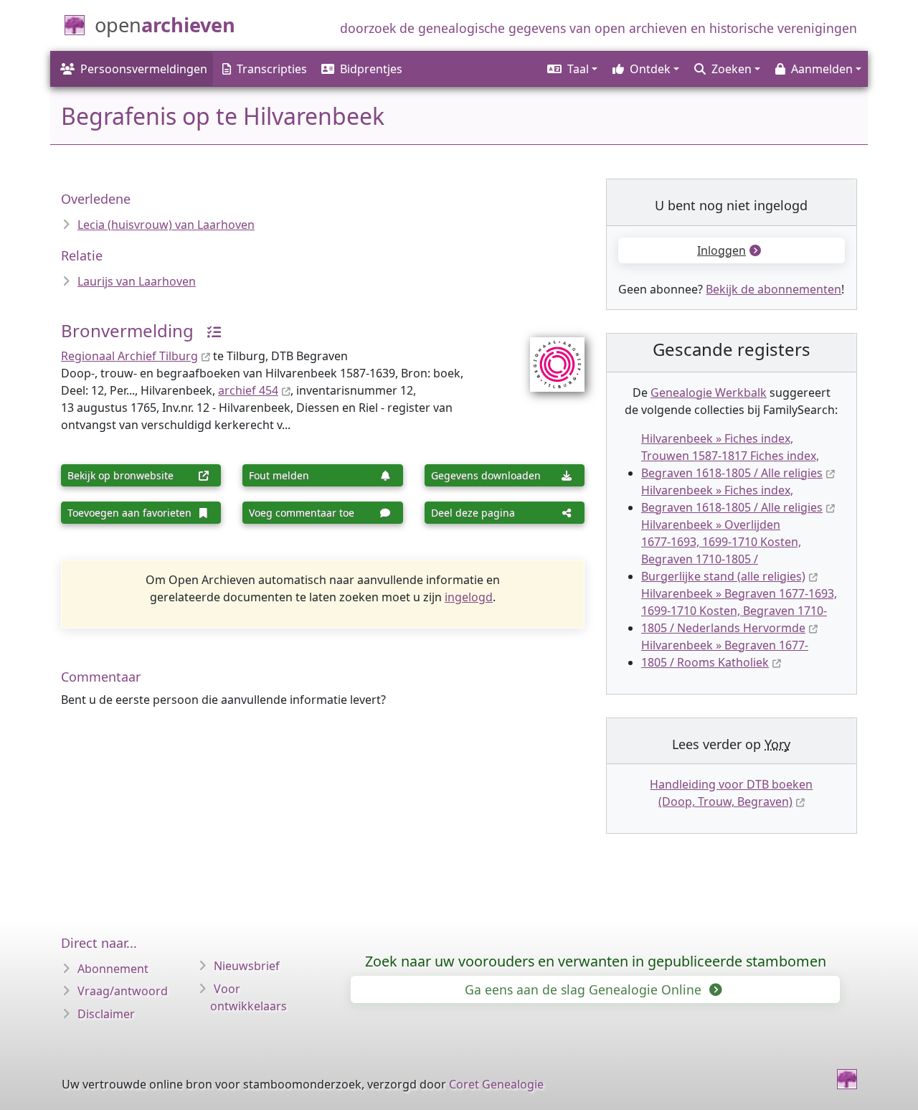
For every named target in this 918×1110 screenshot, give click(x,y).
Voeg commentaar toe (301, 512)
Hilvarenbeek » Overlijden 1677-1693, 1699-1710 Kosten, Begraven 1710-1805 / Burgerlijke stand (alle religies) (723, 550)
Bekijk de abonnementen (773, 289)
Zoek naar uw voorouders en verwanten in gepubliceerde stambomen (595, 961)
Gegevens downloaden (486, 475)
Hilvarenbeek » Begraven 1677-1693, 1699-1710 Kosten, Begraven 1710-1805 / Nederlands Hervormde (739, 610)
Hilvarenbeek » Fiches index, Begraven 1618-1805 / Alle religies (732, 498)
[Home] (847, 1079)
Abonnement (112, 969)
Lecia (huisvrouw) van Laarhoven (166, 224)
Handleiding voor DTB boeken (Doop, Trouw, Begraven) (731, 792)
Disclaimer (106, 1014)
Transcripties (272, 69)
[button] (571, 69)
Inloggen (721, 250)
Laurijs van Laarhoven (136, 281)
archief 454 (248, 390)
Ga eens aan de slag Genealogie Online (585, 989)
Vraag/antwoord (122, 991)
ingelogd (469, 597)
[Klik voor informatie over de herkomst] (209, 330)
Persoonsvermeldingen (143, 69)
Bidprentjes (371, 69)
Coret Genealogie (496, 1084)
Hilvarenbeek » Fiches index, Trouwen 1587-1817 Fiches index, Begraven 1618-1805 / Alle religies (732, 456)
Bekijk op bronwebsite (120, 475)
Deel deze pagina (473, 512)
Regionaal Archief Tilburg (129, 356)
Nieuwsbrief (247, 966)
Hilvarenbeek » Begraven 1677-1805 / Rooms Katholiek (724, 653)
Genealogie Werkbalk (708, 392)
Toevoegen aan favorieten (129, 512)
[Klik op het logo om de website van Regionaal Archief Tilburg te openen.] (548, 355)
